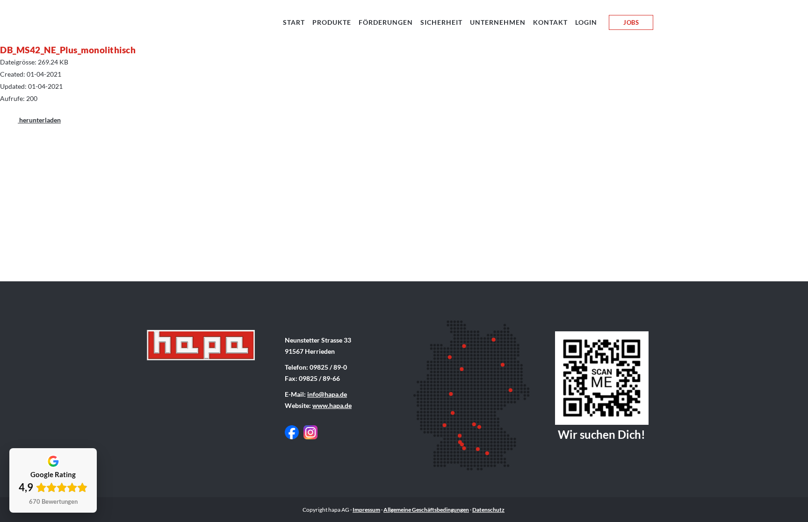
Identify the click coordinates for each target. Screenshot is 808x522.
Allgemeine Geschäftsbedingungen (426, 509)
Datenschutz (488, 509)
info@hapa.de (327, 394)
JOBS (631, 22)
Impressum (366, 509)
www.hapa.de (332, 405)
